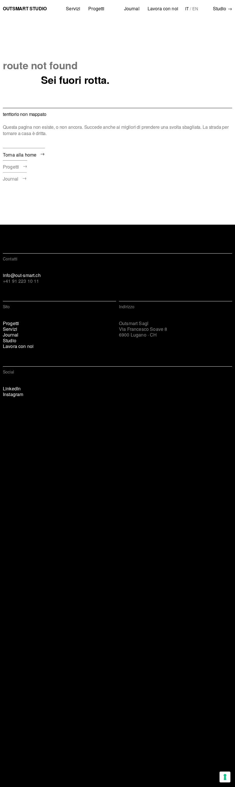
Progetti (96, 8)
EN (195, 8)
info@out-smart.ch (22, 275)
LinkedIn (12, 388)
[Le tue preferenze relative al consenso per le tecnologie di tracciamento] (225, 777)
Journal (132, 8)
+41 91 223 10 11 (21, 281)
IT (187, 8)
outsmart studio (24, 8)
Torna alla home (24, 153)
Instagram (13, 394)
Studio (222, 8)
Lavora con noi (163, 8)
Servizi (73, 8)
